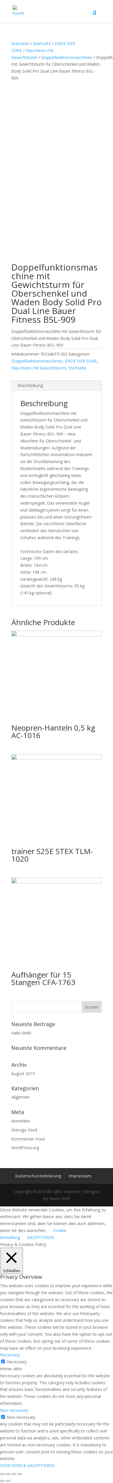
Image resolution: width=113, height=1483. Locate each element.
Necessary (17, 1361)
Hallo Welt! (21, 1033)
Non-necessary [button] (14, 1410)
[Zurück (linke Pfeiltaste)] (2, 1481)
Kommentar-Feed (28, 1139)
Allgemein (20, 1097)
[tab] (56, 386)
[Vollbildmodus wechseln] (14, 1474)
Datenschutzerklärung (38, 1176)
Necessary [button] (10, 1355)
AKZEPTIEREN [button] (40, 1237)
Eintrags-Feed (24, 1130)
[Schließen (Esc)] (2, 1474)
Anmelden (20, 1121)
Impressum (80, 1176)
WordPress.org (25, 1147)
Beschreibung (30, 385)
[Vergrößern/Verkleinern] (19, 1474)
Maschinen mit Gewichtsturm (38, 368)
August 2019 (23, 1073)
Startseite (20, 43)
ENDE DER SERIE (81, 361)
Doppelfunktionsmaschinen (66, 57)
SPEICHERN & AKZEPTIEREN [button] (27, 1465)
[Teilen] (8, 1474)
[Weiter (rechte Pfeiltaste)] (8, 1481)
